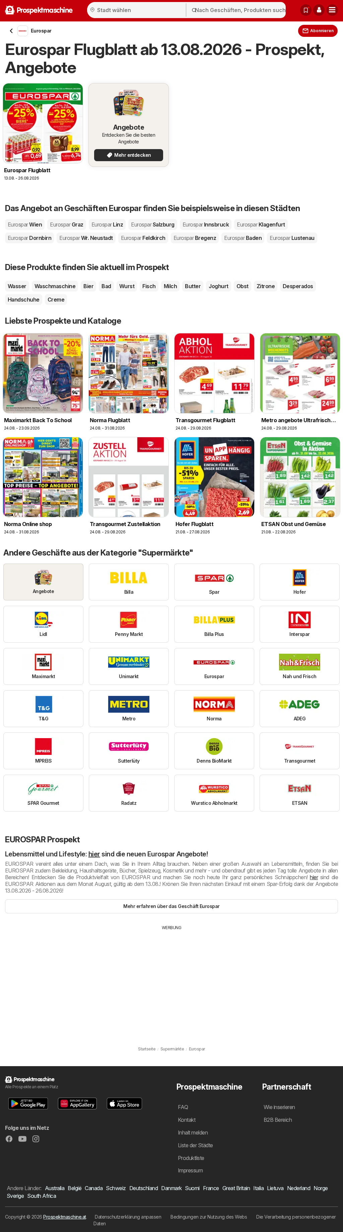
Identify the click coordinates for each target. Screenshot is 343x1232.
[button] (319, 10)
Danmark (171, 1188)
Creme (56, 299)
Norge (321, 1188)
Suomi (192, 1188)
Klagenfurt (261, 224)
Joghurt (218, 286)
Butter (193, 286)
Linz (107, 224)
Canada (93, 1188)
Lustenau (292, 238)
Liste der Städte (195, 1145)
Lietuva (275, 1188)
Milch (170, 286)
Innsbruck (206, 224)
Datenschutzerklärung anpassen (128, 1217)
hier (94, 854)
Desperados (298, 286)
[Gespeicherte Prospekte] (306, 10)
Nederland (298, 1188)
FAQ (183, 1107)
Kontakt (186, 1119)
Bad (106, 286)
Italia (258, 1188)
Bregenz (195, 238)
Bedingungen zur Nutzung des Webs (208, 1217)
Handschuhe (24, 299)
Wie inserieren (279, 1107)
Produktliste (191, 1158)
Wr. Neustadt (86, 238)
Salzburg (152, 224)
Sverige (15, 1195)
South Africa (41, 1195)
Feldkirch (143, 238)
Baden (243, 238)
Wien (25, 224)
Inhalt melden (193, 1132)
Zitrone (266, 286)
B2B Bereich (278, 1119)
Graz (66, 224)
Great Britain (236, 1188)
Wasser (17, 286)
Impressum (190, 1170)
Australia (54, 1188)
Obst (242, 286)
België (74, 1188)
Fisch (148, 286)
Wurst (126, 286)
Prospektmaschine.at (64, 1217)
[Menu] (332, 10)
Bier (88, 286)
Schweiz (116, 1188)
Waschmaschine (55, 286)
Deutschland (143, 1188)
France (211, 1188)
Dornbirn (29, 238)
